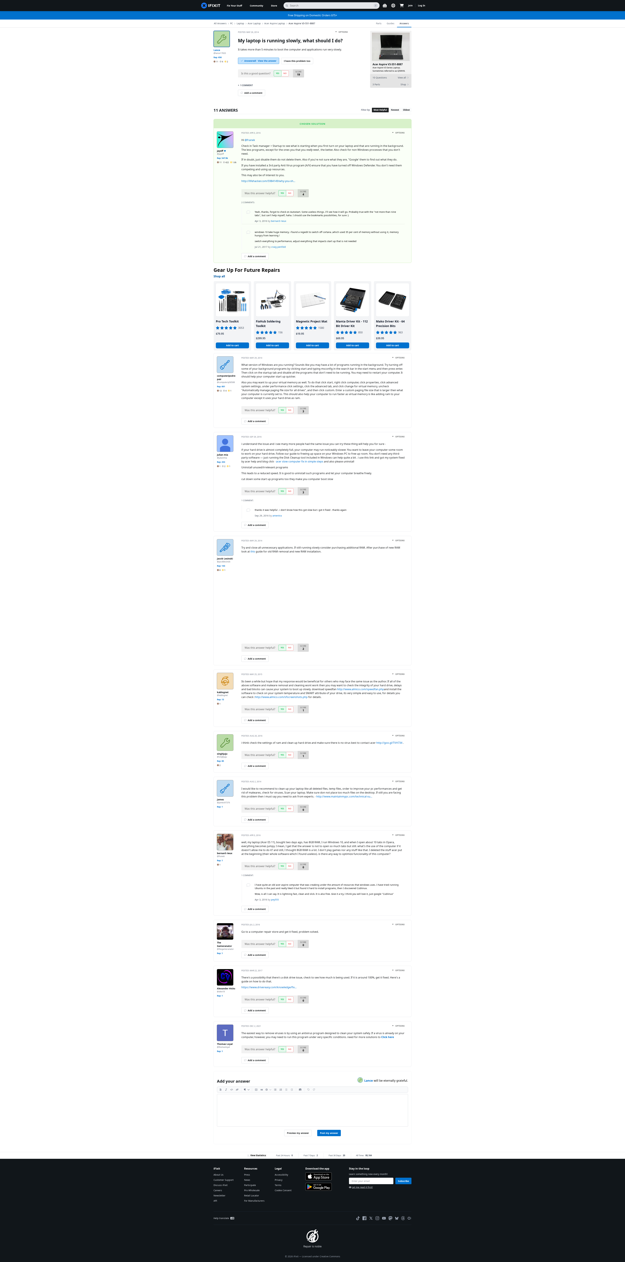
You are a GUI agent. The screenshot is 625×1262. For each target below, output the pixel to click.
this (252, 551)
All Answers (220, 23)
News (247, 1179)
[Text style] (246, 1089)
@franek (250, 140)
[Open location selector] (393, 5)
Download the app (317, 1168)
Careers (218, 1190)
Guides (390, 23)
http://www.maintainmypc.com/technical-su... (344, 796)
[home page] (210, 5)
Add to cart (232, 345)
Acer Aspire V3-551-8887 (302, 23)
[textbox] (312, 1110)
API (215, 1200)
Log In (421, 5)
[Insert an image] (300, 1089)
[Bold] (220, 1089)
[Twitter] (371, 1218)
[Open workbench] (385, 5)
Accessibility (281, 1174)
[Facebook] (364, 1218)
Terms (278, 1185)
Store (274, 5)
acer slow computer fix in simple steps (299, 461)
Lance (369, 1080)
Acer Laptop (254, 23)
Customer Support (224, 1179)
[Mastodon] (390, 1218)
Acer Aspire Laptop (274, 23)
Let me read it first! (362, 1187)
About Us (218, 1174)
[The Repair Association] (409, 1218)
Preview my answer (298, 1133)
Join (410, 5)
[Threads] (403, 1218)
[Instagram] (377, 1218)
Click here (387, 1037)
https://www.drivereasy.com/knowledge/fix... (269, 987)
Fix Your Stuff (234, 5)
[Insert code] (231, 1089)
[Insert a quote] (261, 1089)
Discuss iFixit (221, 1185)
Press (247, 1174)
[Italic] (226, 1089)
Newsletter (219, 1195)
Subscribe (403, 1181)
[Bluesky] (396, 1218)
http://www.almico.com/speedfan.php (360, 689)
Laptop (240, 23)
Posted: (248, 32)
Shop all (219, 276)
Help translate (221, 1218)
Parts (379, 23)
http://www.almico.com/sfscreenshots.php (281, 697)
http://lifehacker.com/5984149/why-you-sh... (268, 181)
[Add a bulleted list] (275, 1089)
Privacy (278, 1179)
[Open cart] (401, 5)
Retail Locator (251, 1195)
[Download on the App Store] (318, 1176)
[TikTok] (358, 1218)
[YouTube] (384, 1218)
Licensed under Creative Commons (321, 1256)
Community (256, 5)
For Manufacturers (254, 1200)
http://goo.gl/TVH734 (389, 743)
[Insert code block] (256, 1089)
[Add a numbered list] (280, 1089)
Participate (250, 1185)
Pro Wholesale (252, 1190)
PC (231, 23)
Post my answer (329, 1133)
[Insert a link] (237, 1089)
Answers (404, 23)
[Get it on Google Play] (318, 1187)
